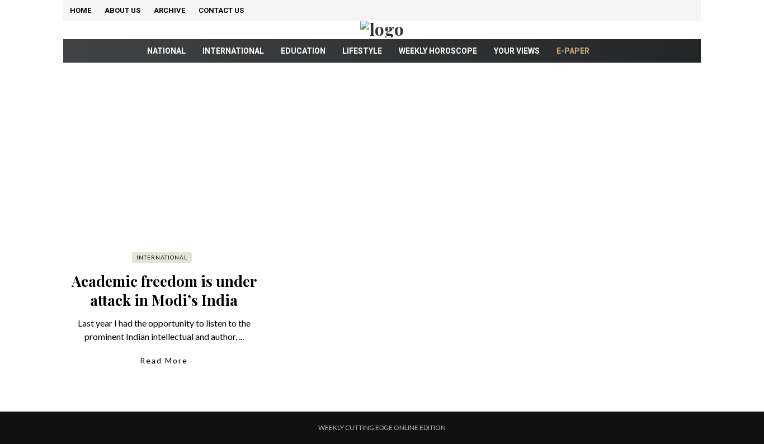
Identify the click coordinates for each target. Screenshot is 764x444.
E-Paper (573, 50)
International (233, 50)
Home (80, 10)
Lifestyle (362, 50)
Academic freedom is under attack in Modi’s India (164, 290)
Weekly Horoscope (438, 50)
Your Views (517, 50)
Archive (169, 10)
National (166, 50)
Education (303, 50)
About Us (122, 10)
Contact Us (221, 10)
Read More (164, 360)
